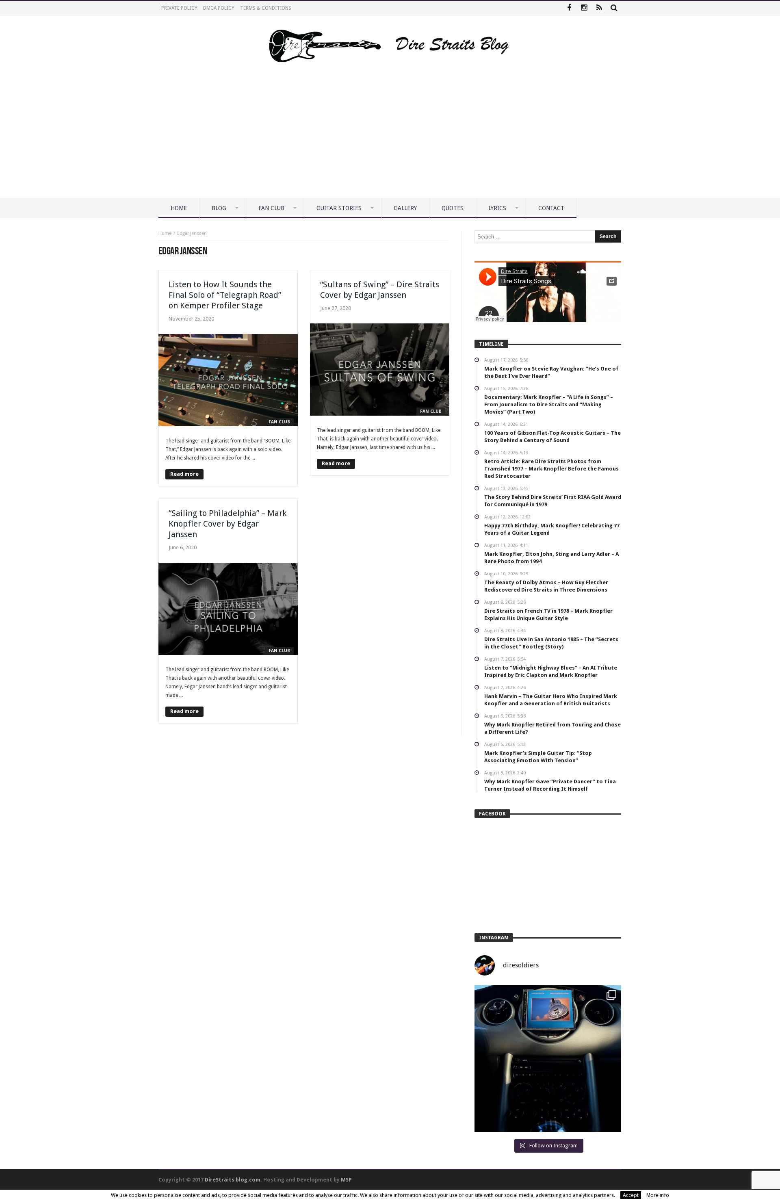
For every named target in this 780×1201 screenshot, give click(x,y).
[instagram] (584, 8)
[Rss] (599, 8)
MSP (346, 1180)
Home (164, 233)
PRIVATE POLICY (179, 8)
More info (657, 1195)
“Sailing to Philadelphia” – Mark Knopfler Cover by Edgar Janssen (227, 523)
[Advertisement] (390, 137)
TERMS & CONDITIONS (265, 8)
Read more (184, 474)
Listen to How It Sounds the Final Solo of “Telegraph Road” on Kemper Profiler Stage (225, 295)
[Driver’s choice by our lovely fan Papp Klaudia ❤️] (547, 1058)
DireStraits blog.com (232, 1180)
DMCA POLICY (218, 8)
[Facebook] (568, 8)
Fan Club (279, 422)
